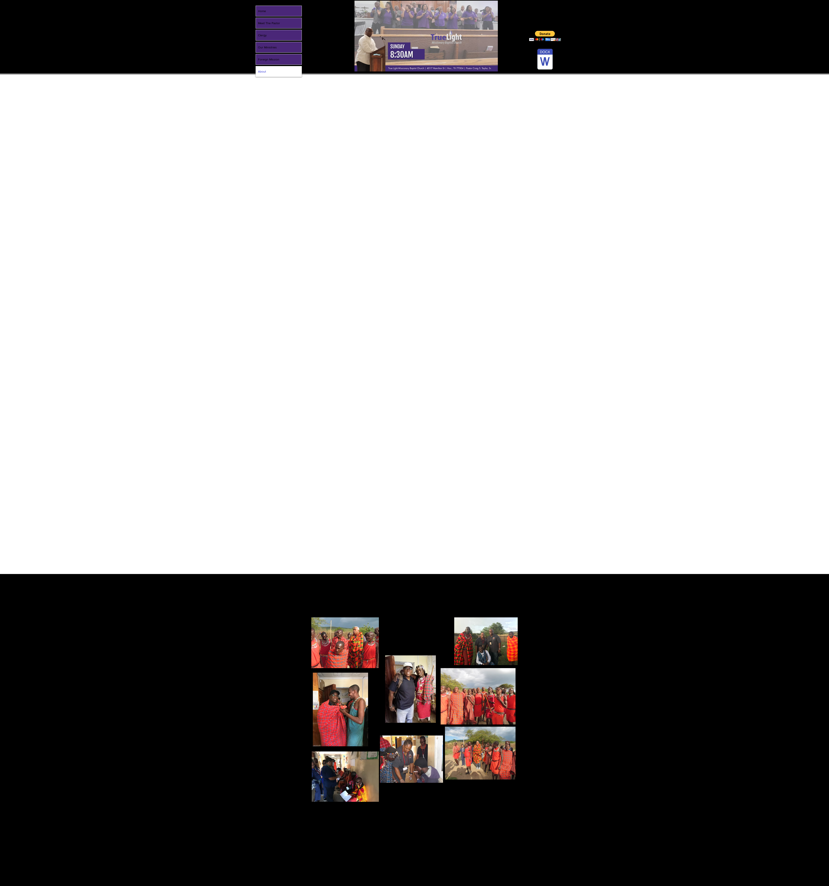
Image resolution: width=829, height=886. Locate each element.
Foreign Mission (268, 59)
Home (262, 11)
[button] (545, 36)
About (262, 71)
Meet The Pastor (269, 23)
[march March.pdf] (545, 59)
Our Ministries (267, 47)
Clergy (262, 35)
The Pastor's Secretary (467, 615)
